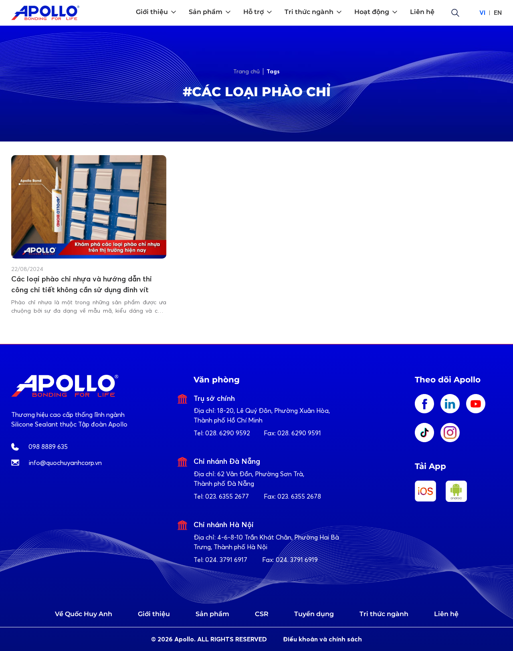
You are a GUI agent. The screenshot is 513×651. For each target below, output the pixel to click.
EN (498, 12)
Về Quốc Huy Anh (83, 614)
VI (482, 12)
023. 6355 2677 (227, 496)
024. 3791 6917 (226, 560)
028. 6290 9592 (227, 433)
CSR (262, 614)
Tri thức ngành (384, 614)
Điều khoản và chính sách (322, 639)
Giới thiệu (154, 614)
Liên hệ (446, 614)
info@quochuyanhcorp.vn (65, 463)
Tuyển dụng (314, 614)
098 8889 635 (48, 447)
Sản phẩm (212, 614)
